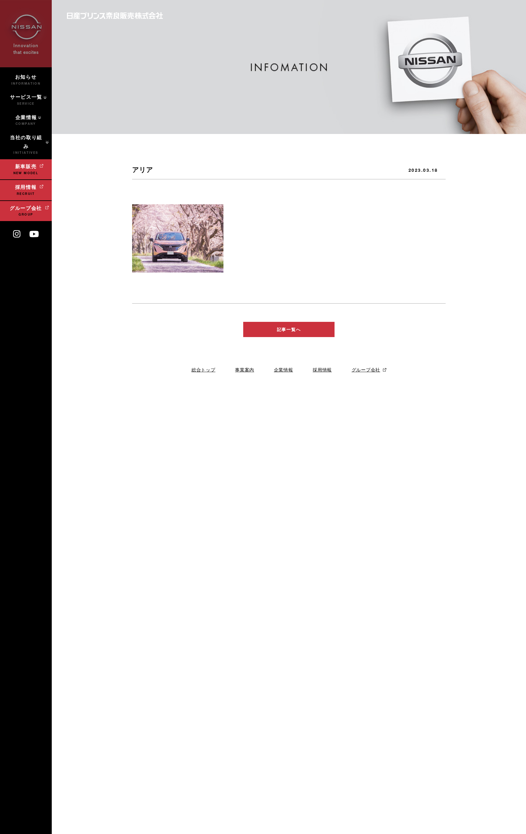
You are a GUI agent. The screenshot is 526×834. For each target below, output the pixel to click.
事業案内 (244, 369)
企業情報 (283, 369)
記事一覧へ (289, 329)
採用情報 (322, 369)
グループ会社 (366, 369)
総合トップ (203, 369)
